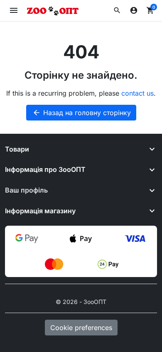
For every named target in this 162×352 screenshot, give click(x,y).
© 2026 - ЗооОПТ (81, 301)
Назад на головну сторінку (81, 112)
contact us (137, 93)
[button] (117, 10)
